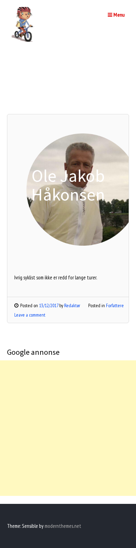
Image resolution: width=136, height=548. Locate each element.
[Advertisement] (68, 428)
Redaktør (72, 305)
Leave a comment (29, 315)
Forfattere (115, 305)
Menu (118, 14)
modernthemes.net (63, 526)
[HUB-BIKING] (24, 39)
